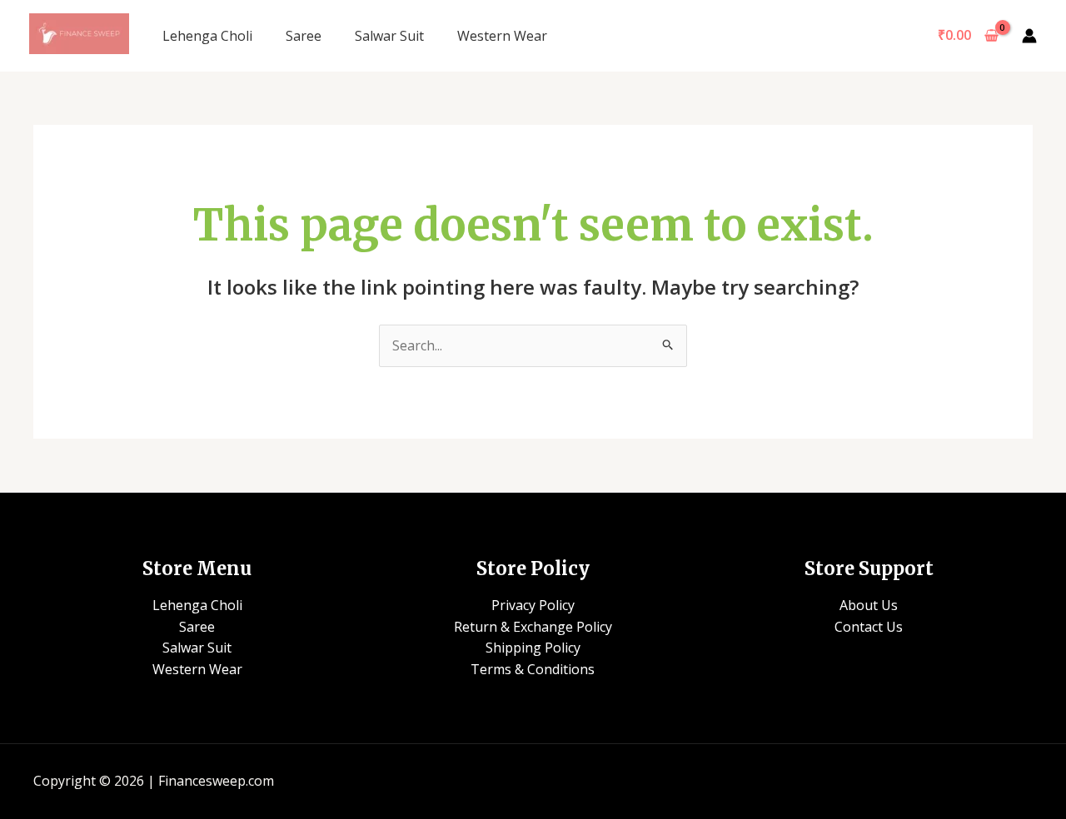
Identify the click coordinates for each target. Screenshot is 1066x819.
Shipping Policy (533, 647)
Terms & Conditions (533, 669)
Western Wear (502, 36)
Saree (303, 36)
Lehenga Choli (207, 36)
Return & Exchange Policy (533, 627)
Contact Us (868, 627)
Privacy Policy (533, 605)
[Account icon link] (1029, 35)
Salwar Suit (389, 36)
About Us (868, 605)
